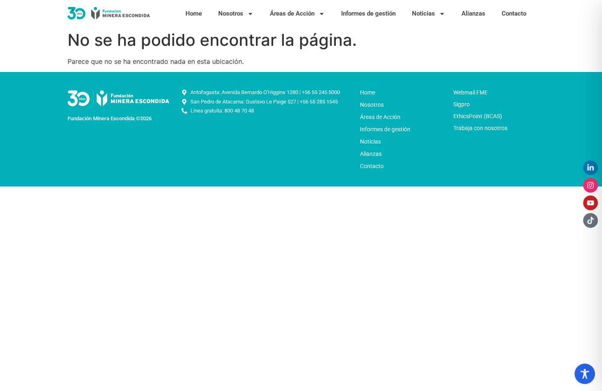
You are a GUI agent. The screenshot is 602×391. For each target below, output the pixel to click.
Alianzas (473, 13)
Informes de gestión (368, 13)
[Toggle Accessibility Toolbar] (585, 374)
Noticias (423, 13)
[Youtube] (590, 203)
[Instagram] (590, 185)
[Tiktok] (590, 220)
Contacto (514, 13)
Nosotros (230, 13)
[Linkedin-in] (590, 167)
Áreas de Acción (292, 13)
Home (194, 13)
